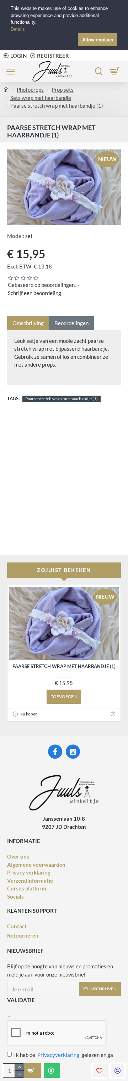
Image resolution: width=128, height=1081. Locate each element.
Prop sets (63, 89)
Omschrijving (28, 323)
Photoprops (30, 89)
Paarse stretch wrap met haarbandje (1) (61, 398)
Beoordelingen (71, 323)
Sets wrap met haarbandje (40, 98)
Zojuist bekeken (64, 570)
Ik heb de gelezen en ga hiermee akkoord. (63, 1059)
